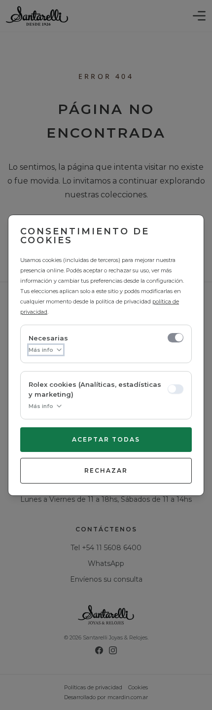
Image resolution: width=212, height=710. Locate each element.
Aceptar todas (106, 439)
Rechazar (106, 470)
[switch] (175, 337)
